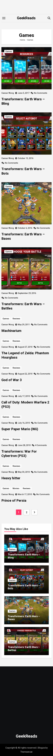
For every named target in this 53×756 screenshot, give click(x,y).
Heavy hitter (10, 478)
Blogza (41, 747)
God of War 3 (11, 380)
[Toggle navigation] (4, 18)
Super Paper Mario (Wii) (19, 429)
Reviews (16, 319)
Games (8, 51)
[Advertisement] (26, 698)
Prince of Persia (13, 500)
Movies (16, 488)
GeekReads (26, 18)
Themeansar (26, 752)
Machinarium (11, 331)
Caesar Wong (7, 93)
